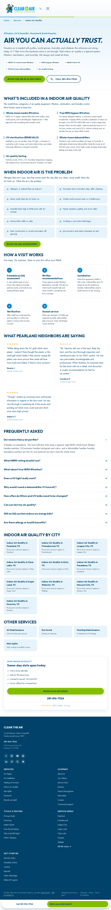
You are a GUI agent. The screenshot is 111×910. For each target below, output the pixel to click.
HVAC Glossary (10, 837)
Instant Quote (9, 824)
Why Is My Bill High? (12, 833)
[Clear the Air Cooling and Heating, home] (20, 8)
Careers (61, 800)
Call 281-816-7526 (66, 79)
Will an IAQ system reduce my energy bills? (28, 513)
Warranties (62, 795)
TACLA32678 (45, 893)
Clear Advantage (10, 875)
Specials (7, 871)
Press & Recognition (66, 791)
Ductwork (7, 795)
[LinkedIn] (6, 761)
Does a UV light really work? (20, 478)
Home (6, 20)
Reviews (61, 787)
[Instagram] (11, 756)
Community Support (65, 804)
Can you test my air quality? (20, 504)
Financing (7, 820)
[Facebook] (6, 756)
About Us (61, 774)
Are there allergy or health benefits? (25, 522)
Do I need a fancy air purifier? (21, 439)
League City (62, 824)
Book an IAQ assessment (22, 244)
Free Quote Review (11, 829)
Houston (61, 837)
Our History (62, 778)
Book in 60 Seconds (55, 691)
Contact (7, 867)
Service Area (63, 782)
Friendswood (63, 820)
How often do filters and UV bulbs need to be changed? (36, 496)
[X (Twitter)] (17, 761)
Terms (97, 893)
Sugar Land (62, 829)
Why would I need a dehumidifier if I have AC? (30, 487)
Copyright (83, 893)
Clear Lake (62, 833)
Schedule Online (10, 862)
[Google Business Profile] (23, 756)
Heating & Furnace (11, 782)
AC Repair (8, 774)
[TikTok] (11, 761)
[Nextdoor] (23, 761)
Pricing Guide (9, 816)
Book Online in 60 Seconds (24, 79)
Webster (61, 842)
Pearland (61, 816)
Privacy (91, 893)
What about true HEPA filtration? (23, 469)
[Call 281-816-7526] (40, 9)
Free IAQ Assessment (61, 904)
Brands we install (10, 800)
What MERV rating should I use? (22, 460)
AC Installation (9, 778)
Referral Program (11, 880)
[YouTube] (17, 756)
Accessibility (84, 895)
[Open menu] (48, 9)
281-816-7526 (55, 698)
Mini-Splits (8, 791)
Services (17, 20)
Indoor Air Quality (11, 787)
